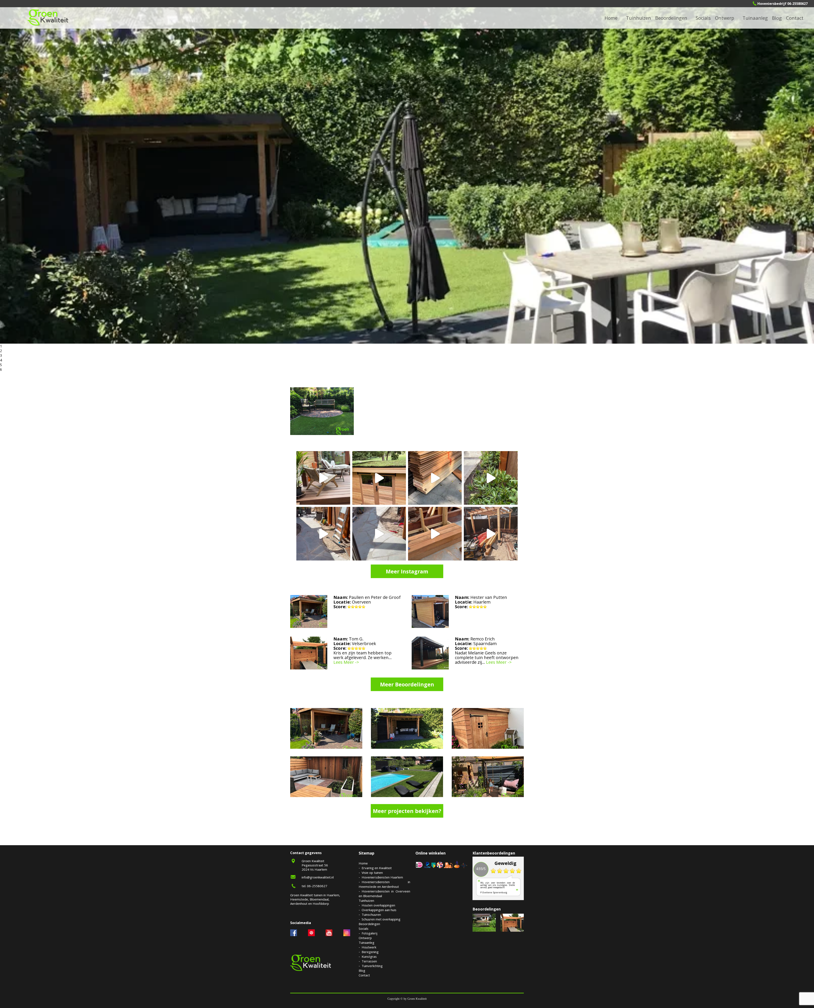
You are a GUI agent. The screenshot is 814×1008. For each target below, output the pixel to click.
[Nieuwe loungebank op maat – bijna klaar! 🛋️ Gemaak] (435, 533)
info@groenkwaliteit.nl (318, 877)
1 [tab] (1, 346)
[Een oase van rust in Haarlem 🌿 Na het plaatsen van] (490, 533)
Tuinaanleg (366, 942)
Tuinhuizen (366, 900)
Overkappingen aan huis (379, 910)
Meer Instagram (407, 571)
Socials (363, 928)
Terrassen (369, 961)
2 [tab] (1, 351)
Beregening (370, 952)
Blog (777, 18)
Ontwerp (724, 18)
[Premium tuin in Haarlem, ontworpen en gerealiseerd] (490, 478)
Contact (794, 18)
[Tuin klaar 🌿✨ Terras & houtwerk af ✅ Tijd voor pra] (323, 533)
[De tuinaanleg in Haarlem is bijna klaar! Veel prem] (379, 533)
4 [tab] (1, 360)
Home (363, 863)
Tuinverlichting (760, 18)
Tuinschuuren (371, 914)
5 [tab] (1, 364)
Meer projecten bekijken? (407, 810)
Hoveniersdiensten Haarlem (382, 877)
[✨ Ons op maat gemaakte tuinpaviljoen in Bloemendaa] (379, 478)
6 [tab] (1, 369)
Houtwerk (369, 947)
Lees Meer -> (346, 662)
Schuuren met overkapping (381, 919)
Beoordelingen (671, 18)
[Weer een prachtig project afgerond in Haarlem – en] (323, 478)
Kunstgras (369, 956)
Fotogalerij (708, 18)
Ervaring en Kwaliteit (377, 868)
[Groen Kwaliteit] (48, 17)
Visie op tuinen (372, 872)
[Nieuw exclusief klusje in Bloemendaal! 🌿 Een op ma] (435, 478)
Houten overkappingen (378, 905)
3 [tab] (1, 355)
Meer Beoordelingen (407, 684)
